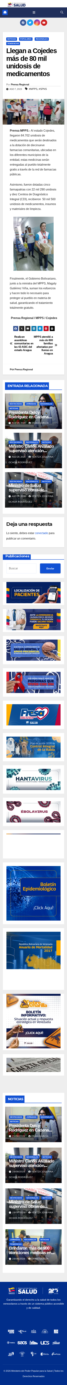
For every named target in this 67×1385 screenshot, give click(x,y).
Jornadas (31, 404)
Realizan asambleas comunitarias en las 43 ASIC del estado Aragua (23, 343)
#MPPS (33, 88)
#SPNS (43, 88)
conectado (41, 533)
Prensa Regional (20, 84)
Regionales (42, 39)
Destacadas (16, 404)
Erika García (40, 423)
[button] (61, 12)
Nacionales (46, 404)
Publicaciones (17, 556)
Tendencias (13, 43)
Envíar (50, 568)
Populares (25, 39)
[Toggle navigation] (34, 12)
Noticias (11, 39)
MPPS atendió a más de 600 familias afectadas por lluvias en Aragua (43, 345)
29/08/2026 (19, 1136)
